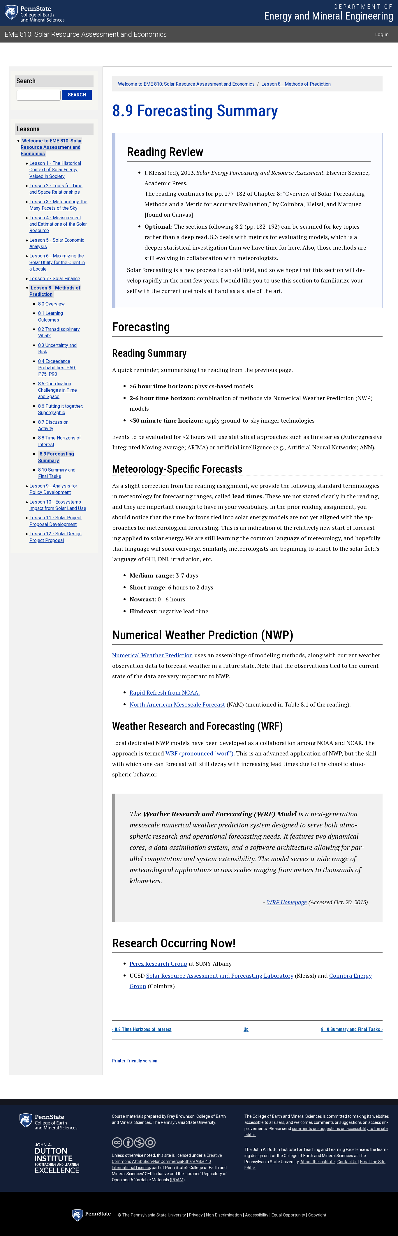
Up (246, 1029)
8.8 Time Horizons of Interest (142, 1029)
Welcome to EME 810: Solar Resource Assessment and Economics (186, 84)
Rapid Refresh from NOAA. (165, 692)
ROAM (177, 1179)
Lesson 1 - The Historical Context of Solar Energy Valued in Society (55, 169)
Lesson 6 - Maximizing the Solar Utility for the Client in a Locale (57, 262)
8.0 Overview (51, 304)
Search (77, 95)
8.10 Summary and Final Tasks (352, 1029)
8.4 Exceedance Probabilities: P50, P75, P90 (57, 368)
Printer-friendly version (134, 1061)
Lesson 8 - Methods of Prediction (296, 84)
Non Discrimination (224, 1215)
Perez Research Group (158, 963)
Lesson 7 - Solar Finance (54, 278)
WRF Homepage (287, 902)
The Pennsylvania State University (154, 1215)
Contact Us (347, 1161)
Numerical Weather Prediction (152, 655)
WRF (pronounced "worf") (199, 753)
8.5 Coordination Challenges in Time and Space (57, 390)
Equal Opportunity (288, 1215)
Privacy (196, 1215)
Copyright (317, 1215)
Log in (382, 34)
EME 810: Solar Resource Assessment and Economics (86, 34)
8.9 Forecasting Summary (56, 457)
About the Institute (317, 1161)
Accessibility (256, 1215)
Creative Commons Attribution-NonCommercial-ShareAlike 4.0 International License (167, 1161)
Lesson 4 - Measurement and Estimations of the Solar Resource (58, 224)
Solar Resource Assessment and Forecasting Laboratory (219, 975)
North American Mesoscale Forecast (177, 704)
